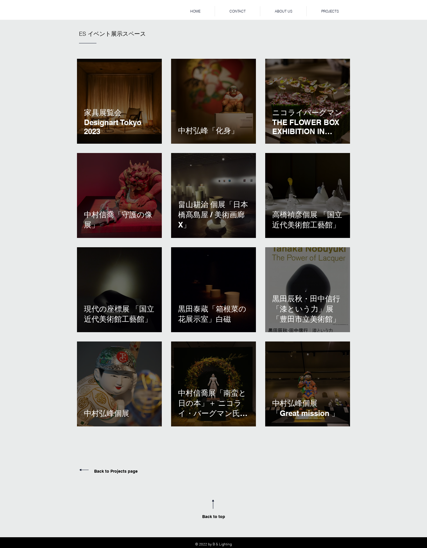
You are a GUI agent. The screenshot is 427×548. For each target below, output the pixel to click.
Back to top (213, 516)
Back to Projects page (116, 471)
